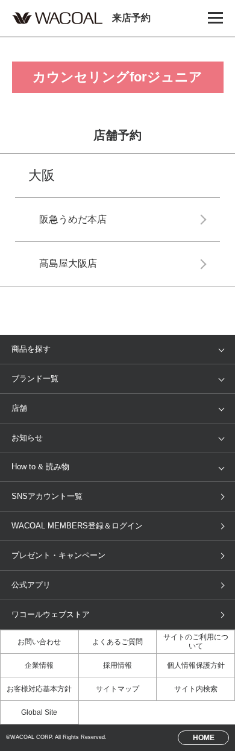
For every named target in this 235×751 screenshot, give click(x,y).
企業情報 (39, 665)
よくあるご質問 (117, 642)
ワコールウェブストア (50, 614)
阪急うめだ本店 (73, 219)
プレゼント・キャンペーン (58, 555)
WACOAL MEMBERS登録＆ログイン (77, 525)
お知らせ (27, 437)
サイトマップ (117, 689)
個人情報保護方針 (196, 665)
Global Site (39, 712)
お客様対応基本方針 (39, 689)
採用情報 (117, 665)
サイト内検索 (196, 689)
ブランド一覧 (34, 378)
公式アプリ (31, 584)
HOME (204, 737)
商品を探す (31, 348)
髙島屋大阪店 (68, 263)
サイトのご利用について (195, 641)
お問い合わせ (39, 642)
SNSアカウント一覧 (47, 496)
